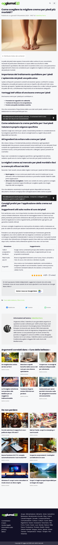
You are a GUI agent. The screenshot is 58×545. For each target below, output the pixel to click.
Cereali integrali (26, 518)
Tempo (39, 532)
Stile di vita (20, 300)
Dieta (50, 521)
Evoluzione (37, 523)
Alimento (39, 514)
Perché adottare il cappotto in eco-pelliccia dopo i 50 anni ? (14, 431)
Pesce (23, 527)
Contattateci (6, 521)
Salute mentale (26, 529)
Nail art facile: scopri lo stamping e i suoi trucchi (42, 431)
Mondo (41, 525)
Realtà (42, 527)
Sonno (40, 529)
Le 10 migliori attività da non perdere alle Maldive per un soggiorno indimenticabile (10, 393)
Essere (31, 523)
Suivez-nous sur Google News (26, 291)
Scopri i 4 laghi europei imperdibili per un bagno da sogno (43, 482)
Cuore (46, 521)
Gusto (32, 525)
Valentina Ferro (37, 318)
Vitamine (24, 534)
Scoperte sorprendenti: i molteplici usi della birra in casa (42, 456)
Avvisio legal (6, 525)
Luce (36, 525)
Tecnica (23, 532)
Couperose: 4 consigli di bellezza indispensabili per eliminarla (47, 367)
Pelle (51, 525)
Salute (47, 527)
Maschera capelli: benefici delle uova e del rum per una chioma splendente (29, 368)
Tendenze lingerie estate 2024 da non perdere (27, 391)
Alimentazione (30, 514)
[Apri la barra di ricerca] (50, 3)
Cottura (34, 521)
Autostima (50, 514)
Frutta (27, 525)
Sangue (34, 529)
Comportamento (44, 518)
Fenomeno (45, 523)
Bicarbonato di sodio (36, 516)
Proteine (36, 527)
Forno (23, 525)
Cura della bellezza (10, 300)
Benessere (24, 516)
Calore (49, 516)
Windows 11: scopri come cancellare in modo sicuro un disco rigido (15, 482)
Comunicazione (26, 521)
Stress (50, 529)
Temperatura (31, 532)
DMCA (4, 532)
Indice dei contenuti (14, 56)
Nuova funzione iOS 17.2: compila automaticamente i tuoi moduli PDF (14, 456)
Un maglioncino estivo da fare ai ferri (9, 366)
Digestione (24, 523)
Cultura (40, 521)
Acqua (23, 514)
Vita (49, 532)
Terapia (45, 532)
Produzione (29, 527)
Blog (45, 516)
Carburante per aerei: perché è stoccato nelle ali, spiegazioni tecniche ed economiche (47, 392)
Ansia (45, 514)
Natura (46, 525)
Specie (45, 529)
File (51, 523)
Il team (4, 523)
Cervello (35, 518)
